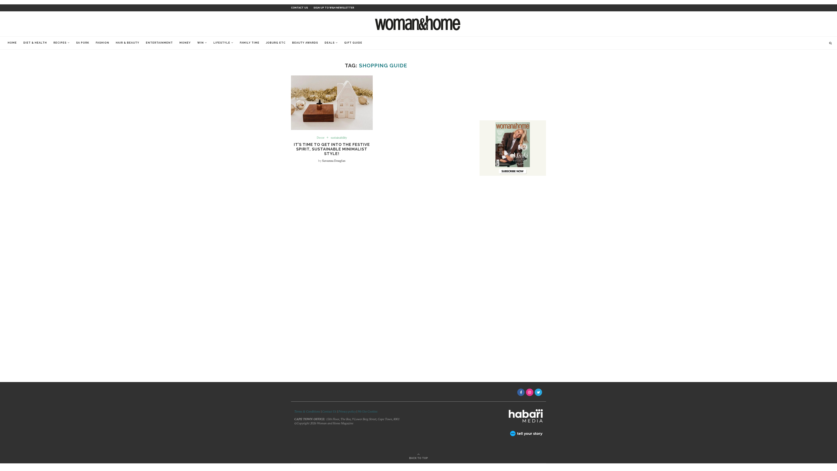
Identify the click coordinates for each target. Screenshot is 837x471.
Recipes (59, 42)
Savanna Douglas (333, 161)
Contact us (299, 7)
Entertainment (159, 42)
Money (185, 42)
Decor (321, 138)
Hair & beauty (127, 42)
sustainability (339, 138)
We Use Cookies (368, 411)
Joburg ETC (276, 42)
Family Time (249, 42)
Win (200, 42)
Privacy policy (347, 411)
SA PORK (82, 42)
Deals (330, 42)
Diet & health (35, 42)
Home (12, 42)
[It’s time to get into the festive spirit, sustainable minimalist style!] (332, 102)
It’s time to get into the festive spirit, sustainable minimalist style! (332, 149)
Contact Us (329, 411)
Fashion (102, 42)
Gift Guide (353, 42)
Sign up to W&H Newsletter (333, 7)
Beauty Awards (305, 42)
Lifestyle (221, 42)
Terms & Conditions (307, 411)
